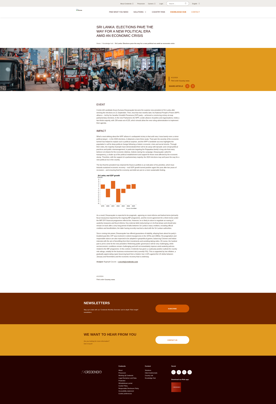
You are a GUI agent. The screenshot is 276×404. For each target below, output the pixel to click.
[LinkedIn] (193, 86)
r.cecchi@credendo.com (128, 262)
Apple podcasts (189, 372)
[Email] (187, 86)
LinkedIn (173, 372)
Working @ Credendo (125, 375)
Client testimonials (151, 373)
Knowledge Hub (150, 378)
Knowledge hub (178, 12)
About (120, 370)
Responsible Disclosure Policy (128, 388)
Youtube (179, 372)
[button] (145, 12)
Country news (184, 81)
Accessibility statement (126, 391)
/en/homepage (95, 372)
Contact (195, 12)
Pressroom (141, 4)
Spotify (184, 372)
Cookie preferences (125, 393)
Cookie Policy (123, 386)
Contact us (172, 340)
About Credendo (126, 4)
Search (185, 3)
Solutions (138, 12)
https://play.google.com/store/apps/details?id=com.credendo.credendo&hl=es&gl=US (189, 390)
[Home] (79, 12)
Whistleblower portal (125, 383)
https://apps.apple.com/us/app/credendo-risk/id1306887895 (188, 384)
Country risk (158, 12)
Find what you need (118, 12)
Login (161, 4)
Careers (151, 4)
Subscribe (172, 309)
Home (98, 43)
